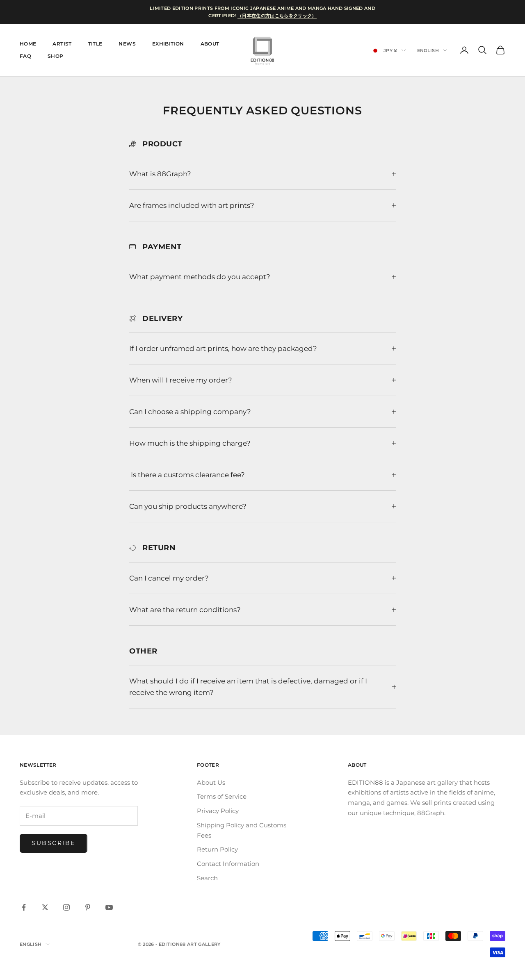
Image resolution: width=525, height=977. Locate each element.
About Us (211, 782)
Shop (55, 56)
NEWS (127, 44)
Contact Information (228, 864)
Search (207, 878)
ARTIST (61, 44)
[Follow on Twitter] (45, 907)
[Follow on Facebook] (24, 907)
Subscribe (53, 843)
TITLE (95, 44)
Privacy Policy (218, 811)
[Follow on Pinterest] (88, 907)
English (428, 50)
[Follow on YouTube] (109, 907)
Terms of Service (222, 796)
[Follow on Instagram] (66, 907)
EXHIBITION (168, 44)
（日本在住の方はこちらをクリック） (277, 15)
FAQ (25, 56)
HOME (28, 44)
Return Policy (217, 849)
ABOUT (210, 44)
